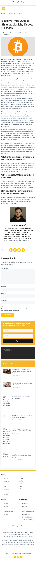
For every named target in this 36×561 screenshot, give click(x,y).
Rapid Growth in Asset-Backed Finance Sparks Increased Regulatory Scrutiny (22, 371)
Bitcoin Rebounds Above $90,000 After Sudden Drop (21, 397)
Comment (4, 268)
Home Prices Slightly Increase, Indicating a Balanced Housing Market (22, 429)
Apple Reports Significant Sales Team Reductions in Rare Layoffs (22, 416)
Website (4, 300)
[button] (3, 8)
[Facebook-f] (15, 557)
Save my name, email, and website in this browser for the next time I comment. (17, 309)
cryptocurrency (5, 71)
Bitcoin (10, 13)
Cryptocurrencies (18, 13)
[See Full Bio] (31, 241)
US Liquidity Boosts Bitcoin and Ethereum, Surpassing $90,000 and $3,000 (21, 455)
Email (3, 293)
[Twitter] (18, 557)
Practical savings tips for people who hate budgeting (22, 384)
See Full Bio (26, 241)
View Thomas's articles (12, 241)
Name (3, 286)
